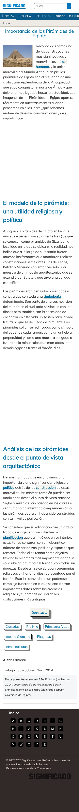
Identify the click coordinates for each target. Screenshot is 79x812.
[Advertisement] (39, 160)
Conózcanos (44, 768)
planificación (13, 537)
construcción (46, 487)
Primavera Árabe (57, 626)
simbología (52, 296)
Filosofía (24, 16)
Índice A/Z (8, 16)
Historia (59, 16)
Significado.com (14, 6)
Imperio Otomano (17, 636)
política (8, 487)
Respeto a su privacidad (20, 768)
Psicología (42, 16)
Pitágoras (44, 636)
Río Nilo (32, 626)
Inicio (6, 23)
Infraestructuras (16, 647)
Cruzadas (12, 626)
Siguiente (39, 612)
